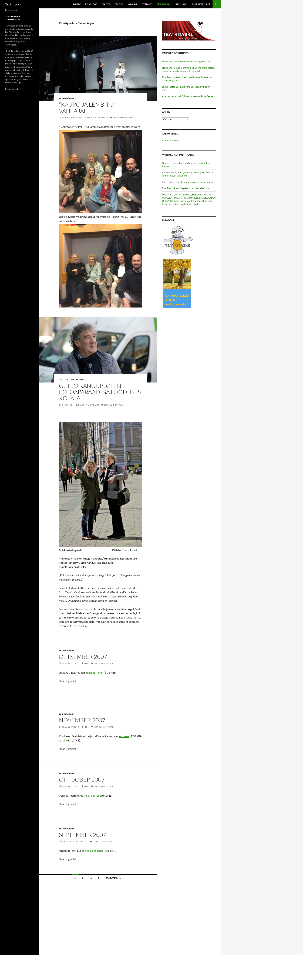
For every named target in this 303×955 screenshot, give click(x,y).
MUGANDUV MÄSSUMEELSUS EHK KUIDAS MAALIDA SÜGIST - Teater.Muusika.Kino (186, 196)
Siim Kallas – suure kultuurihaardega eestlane (186, 61)
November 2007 (82, 720)
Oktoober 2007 (82, 779)
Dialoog (106, 4)
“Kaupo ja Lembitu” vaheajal (87, 107)
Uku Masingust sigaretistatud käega (194, 181)
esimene (124, 736)
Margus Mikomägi (97, 117)
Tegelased (147, 4)
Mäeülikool (181, 4)
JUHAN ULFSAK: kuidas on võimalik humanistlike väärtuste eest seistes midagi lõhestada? (189, 200)
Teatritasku (13, 4)
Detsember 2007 (83, 656)
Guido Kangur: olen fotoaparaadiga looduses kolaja (100, 392)
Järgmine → (113, 877)
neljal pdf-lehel (94, 672)
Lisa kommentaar (123, 117)
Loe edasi (80, 625)
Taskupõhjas (163, 4)
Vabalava (132, 4)
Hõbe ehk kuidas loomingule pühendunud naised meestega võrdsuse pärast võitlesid (188, 69)
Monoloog (91, 4)
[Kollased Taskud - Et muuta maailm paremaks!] (177, 283)
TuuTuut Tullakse (201, 4)
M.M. (86, 663)
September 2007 (82, 834)
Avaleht (77, 4)
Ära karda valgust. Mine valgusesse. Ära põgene (187, 96)
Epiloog (119, 4)
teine (65, 740)
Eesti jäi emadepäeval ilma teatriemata (188, 188)
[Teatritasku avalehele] (189, 30)
